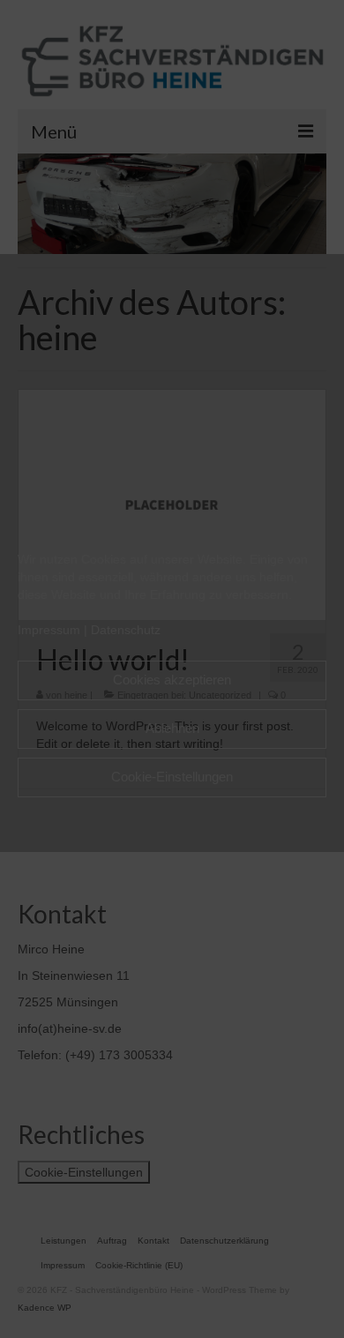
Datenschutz (126, 630)
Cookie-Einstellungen (172, 776)
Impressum (49, 630)
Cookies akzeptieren (172, 679)
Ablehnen (172, 728)
